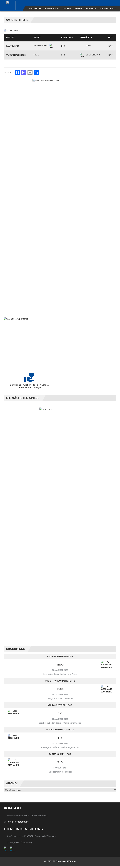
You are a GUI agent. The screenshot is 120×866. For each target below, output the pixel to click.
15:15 (110, 46)
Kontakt (91, 8)
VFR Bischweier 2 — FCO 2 (60, 729)
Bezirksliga (52, 8)
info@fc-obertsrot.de (18, 822)
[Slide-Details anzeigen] (60, 196)
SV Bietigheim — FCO (60, 754)
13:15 (110, 55)
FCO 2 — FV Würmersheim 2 (60, 681)
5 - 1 (63, 55)
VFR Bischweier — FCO (60, 705)
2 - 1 (63, 46)
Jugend (66, 8)
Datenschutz (108, 8)
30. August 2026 (60, 670)
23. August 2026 (60, 719)
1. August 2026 (60, 768)
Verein (78, 8)
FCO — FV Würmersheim (60, 656)
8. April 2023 (12, 46)
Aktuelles (35, 8)
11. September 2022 (15, 55)
